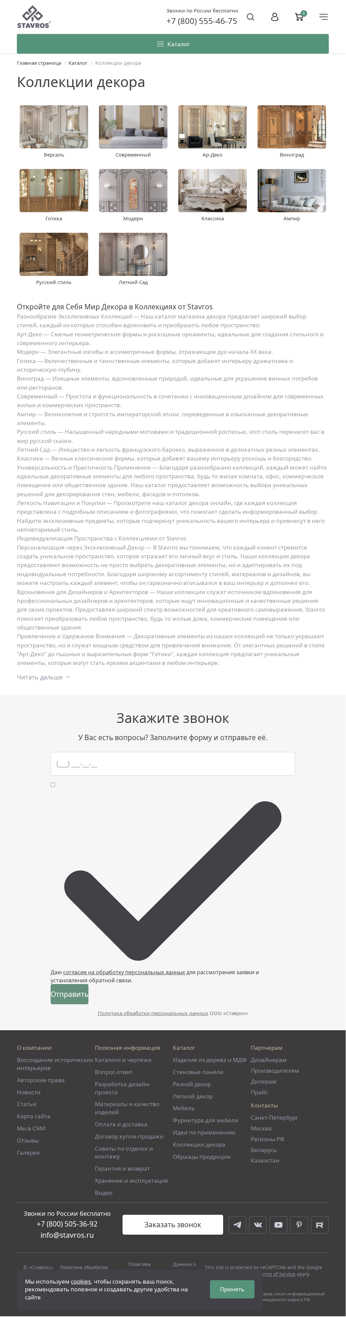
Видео (103, 1193)
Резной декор (192, 1084)
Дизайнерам (269, 1060)
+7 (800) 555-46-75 (201, 21)
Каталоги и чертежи (123, 1060)
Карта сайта (34, 1116)
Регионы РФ (268, 1139)
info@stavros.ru (67, 1235)
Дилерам (263, 1081)
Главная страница (39, 62)
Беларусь (264, 1150)
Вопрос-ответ (113, 1072)
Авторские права (41, 1080)
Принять (232, 1289)
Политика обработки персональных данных (153, 1013)
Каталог (78, 62)
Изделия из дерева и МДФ (210, 1060)
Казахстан (265, 1160)
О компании (34, 1047)
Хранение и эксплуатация (131, 1180)
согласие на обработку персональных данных (124, 972)
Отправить (69, 994)
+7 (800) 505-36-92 (67, 1224)
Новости (29, 1092)
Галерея (28, 1152)
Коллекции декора (199, 1144)
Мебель (184, 1108)
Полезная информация (127, 1047)
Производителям (275, 1070)
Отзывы (28, 1140)
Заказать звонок (172, 1224)
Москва (261, 1128)
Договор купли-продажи (129, 1136)
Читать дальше (40, 677)
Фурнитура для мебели (205, 1120)
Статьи (26, 1104)
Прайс (259, 1092)
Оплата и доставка (121, 1124)
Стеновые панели (198, 1072)
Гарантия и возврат (122, 1168)
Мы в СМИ (31, 1128)
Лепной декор (193, 1096)
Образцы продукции (202, 1156)
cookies (81, 1281)
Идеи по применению (204, 1132)
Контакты (264, 1105)
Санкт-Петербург (274, 1117)
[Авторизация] (274, 16)
